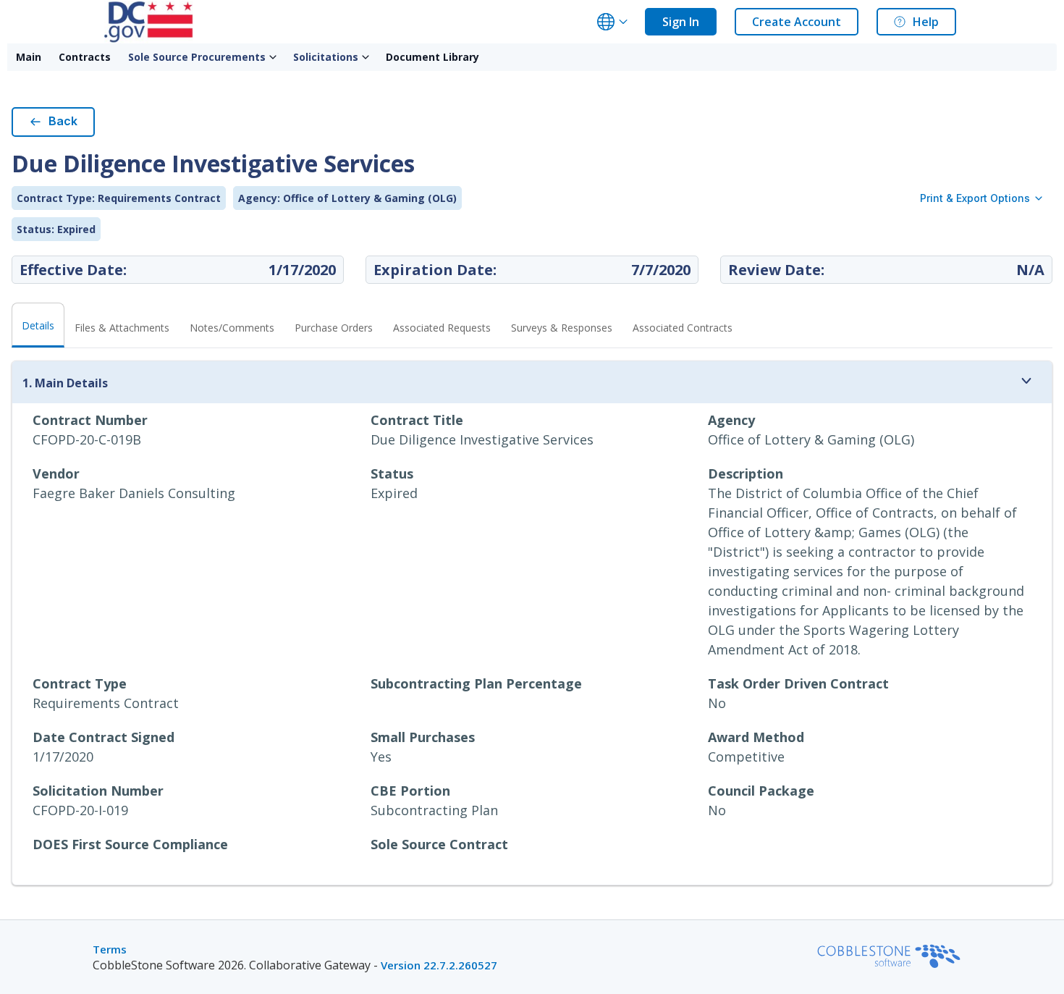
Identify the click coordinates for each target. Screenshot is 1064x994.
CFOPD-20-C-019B (87, 439)
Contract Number (90, 420)
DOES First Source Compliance (130, 844)
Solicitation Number (98, 790)
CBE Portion (410, 790)
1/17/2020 (63, 756)
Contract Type (80, 683)
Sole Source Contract (439, 844)
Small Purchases (423, 737)
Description (745, 473)
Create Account (796, 22)
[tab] (122, 332)
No (717, 703)
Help (926, 22)
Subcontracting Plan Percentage (476, 683)
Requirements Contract (106, 703)
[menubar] (247, 57)
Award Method (756, 737)
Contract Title (417, 420)
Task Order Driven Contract (798, 683)
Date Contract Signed (103, 737)
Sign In (680, 22)
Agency (731, 420)
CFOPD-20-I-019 (80, 810)
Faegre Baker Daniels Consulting (134, 493)
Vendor (56, 473)
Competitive (746, 756)
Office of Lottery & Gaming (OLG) (811, 439)
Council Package (761, 790)
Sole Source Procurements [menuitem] (197, 57)
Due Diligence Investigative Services (482, 439)
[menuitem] (28, 57)
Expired (394, 493)
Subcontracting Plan (434, 810)
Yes (381, 756)
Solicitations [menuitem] (325, 57)
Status (392, 473)
